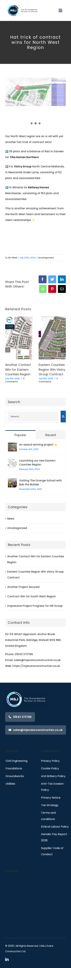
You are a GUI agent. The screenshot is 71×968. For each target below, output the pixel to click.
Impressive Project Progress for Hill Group (35, 606)
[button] (7, 349)
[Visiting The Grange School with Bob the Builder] (12, 481)
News (10, 518)
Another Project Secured (23, 587)
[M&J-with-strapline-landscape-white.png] (23, 4)
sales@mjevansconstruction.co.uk (37, 660)
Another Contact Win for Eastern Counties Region (18, 369)
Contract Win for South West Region (31, 596)
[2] (35, 92)
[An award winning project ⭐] (12, 445)
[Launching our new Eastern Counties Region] (12, 461)
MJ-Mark (12, 257)
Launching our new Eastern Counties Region (37, 462)
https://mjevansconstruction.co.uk (36, 666)
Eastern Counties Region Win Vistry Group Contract (52, 369)
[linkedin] (7, 959)
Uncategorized (46, 257)
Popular (20, 435)
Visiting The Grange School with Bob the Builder (40, 482)
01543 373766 (24, 654)
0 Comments (14, 380)
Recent (50, 435)
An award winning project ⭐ (38, 444)
